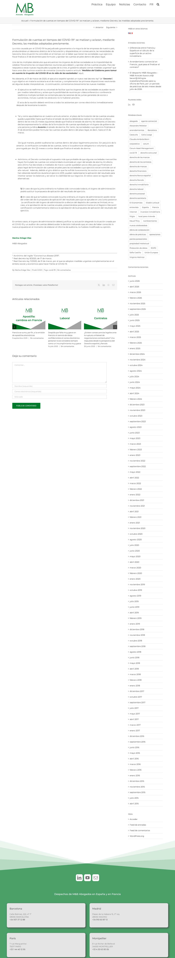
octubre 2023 (136, 416)
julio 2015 (134, 798)
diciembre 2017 (137, 691)
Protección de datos (138, 248)
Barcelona (152, 130)
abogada (134, 121)
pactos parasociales (138, 239)
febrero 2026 (136, 298)
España (145, 207)
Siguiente (110, 27)
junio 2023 (135, 432)
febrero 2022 (136, 489)
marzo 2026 (135, 292)
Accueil (24, 20)
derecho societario (138, 198)
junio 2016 (134, 747)
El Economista (136, 203)
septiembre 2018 (137, 646)
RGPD (153, 248)
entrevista (134, 207)
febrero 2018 (136, 680)
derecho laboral (137, 189)
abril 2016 (134, 758)
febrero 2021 (135, 517)
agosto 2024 (136, 371)
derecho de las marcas (140, 157)
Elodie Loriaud (152, 203)
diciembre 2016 (137, 736)
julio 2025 (134, 314)
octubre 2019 (136, 590)
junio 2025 (135, 320)
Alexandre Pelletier (138, 126)
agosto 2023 (136, 427)
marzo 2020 (135, 567)
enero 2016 (135, 775)
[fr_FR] (131, 34)
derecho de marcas (138, 167)
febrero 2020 (136, 573)
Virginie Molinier (137, 257)
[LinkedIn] (129, 104)
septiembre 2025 (138, 309)
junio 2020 (135, 551)
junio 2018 (134, 657)
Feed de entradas (138, 825)
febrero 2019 (136, 618)
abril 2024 (134, 393)
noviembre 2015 (137, 786)
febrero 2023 (136, 449)
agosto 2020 (136, 539)
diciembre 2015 (137, 781)
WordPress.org (137, 836)
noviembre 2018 (137, 635)
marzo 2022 (135, 483)
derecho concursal (148, 153)
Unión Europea (151, 253)
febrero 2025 (136, 343)
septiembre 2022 (138, 466)
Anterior (99, 27)
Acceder (134, 819)
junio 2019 (134, 607)
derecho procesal (137, 194)
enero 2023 (135, 455)
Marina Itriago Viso (21, 238)
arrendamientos (137, 130)
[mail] (95, 877)
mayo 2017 (135, 713)
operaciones (154, 234)
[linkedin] (79, 877)
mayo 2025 (135, 326)
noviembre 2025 (137, 303)
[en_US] (129, 34)
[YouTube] (133, 104)
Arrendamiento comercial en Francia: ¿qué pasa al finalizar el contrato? (145, 64)
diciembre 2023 (137, 404)
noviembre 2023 (137, 410)
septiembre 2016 (137, 742)
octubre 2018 (136, 640)
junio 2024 (135, 382)
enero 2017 (135, 730)
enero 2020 (135, 579)
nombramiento (150, 221)
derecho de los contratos (140, 162)
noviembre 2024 (137, 359)
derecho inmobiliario (139, 185)
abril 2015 (134, 803)
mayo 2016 (135, 753)
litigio (132, 216)
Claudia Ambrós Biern (139, 139)
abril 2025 (134, 331)
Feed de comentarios (140, 830)
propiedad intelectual (139, 244)
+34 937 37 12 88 (17, 919)
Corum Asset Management (142, 148)
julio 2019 (134, 601)
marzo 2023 (135, 444)
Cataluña (134, 135)
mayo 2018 (135, 663)
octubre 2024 (136, 365)
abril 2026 (134, 286)
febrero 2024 (136, 399)
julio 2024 (134, 376)
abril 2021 (134, 511)
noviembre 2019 (137, 584)
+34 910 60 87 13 (100, 919)
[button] (158, 4)
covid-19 (52, 270)
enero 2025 (135, 348)
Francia (155, 207)
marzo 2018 (135, 674)
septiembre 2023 (138, 421)
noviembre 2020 (137, 528)
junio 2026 (135, 281)
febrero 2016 (136, 770)
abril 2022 (134, 477)
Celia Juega (146, 135)
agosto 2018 (135, 652)
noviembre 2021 (137, 506)
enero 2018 (135, 685)
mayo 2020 (135, 556)
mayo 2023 (135, 438)
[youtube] (87, 877)
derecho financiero (138, 171)
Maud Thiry (135, 221)
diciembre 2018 (137, 629)
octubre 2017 (136, 697)
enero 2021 (135, 522)
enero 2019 (135, 624)
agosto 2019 (135, 596)
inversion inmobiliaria (150, 212)
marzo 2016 (135, 764)
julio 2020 (134, 545)
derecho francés (137, 180)
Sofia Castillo (135, 253)
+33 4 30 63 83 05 (100, 949)
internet (133, 212)
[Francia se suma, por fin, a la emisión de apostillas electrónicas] (28, 307)
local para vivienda (146, 216)
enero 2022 (135, 494)
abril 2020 (134, 562)
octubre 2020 (136, 534)
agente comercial (149, 121)
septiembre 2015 (137, 792)
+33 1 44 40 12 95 (17, 949)
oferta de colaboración (139, 230)
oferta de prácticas (138, 234)
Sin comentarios (64, 270)
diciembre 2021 (137, 500)
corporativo (135, 144)
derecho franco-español (140, 176)
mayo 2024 (135, 388)
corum (146, 144)
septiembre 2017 (137, 702)
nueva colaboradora (138, 225)
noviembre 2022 (137, 461)
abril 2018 (134, 669)
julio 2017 (134, 708)
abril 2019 (134, 612)
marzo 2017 (135, 725)
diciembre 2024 (137, 354)
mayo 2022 (135, 472)
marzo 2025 (135, 337)
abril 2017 (134, 719)
